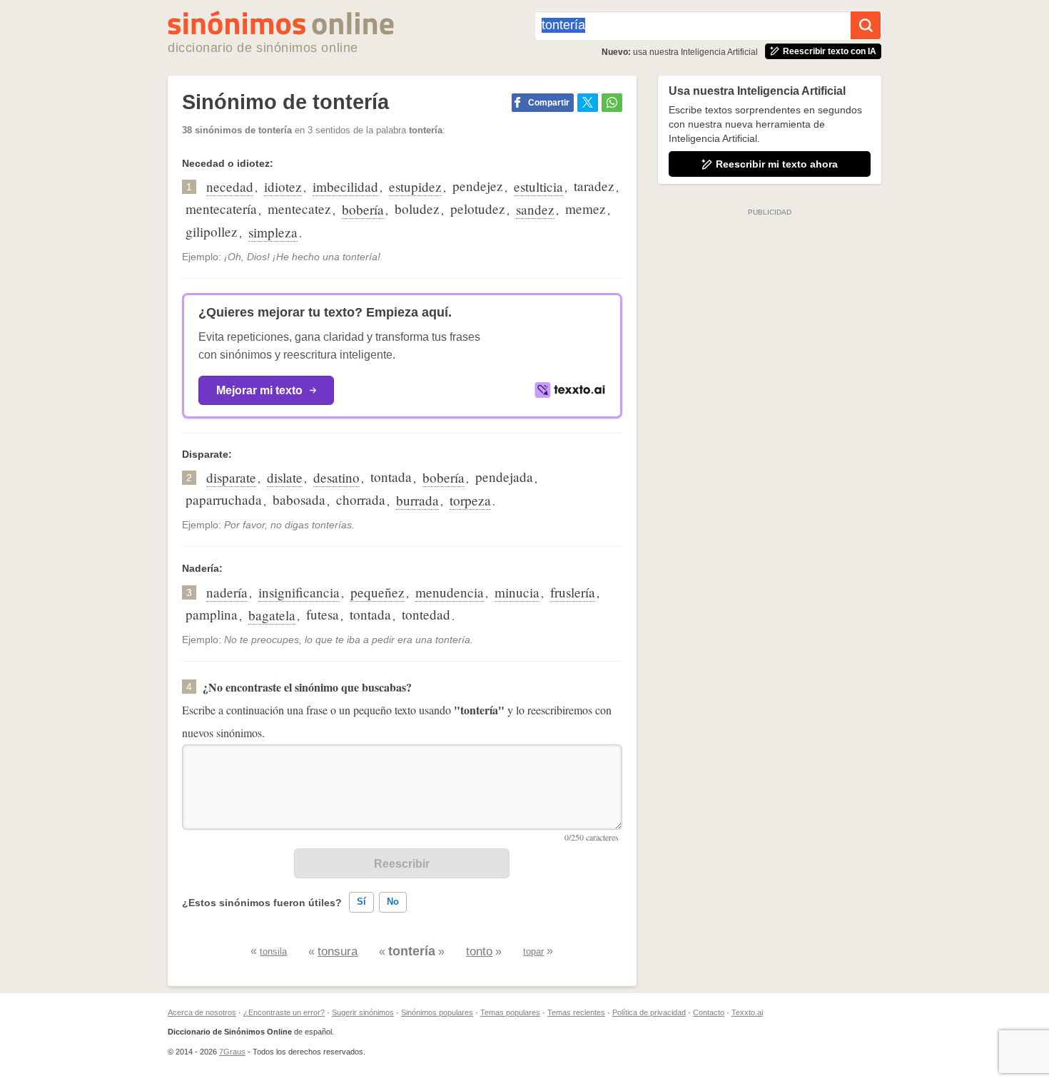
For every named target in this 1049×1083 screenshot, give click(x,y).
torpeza (470, 500)
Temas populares (510, 1012)
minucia (517, 592)
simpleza (273, 232)
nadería (227, 592)
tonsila (273, 951)
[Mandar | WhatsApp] (612, 102)
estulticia (538, 186)
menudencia (449, 592)
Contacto (708, 1012)
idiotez (283, 186)
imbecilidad (345, 186)
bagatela (271, 615)
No (393, 901)
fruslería (572, 592)
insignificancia (299, 592)
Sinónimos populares (437, 1012)
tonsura (338, 951)
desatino (336, 477)
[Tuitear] (587, 102)
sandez (535, 209)
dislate (285, 477)
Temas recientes (576, 1012)
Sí (361, 901)
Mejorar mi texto (259, 390)
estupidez (415, 186)
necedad (229, 186)
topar (533, 951)
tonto (479, 951)
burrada (417, 500)
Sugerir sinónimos (363, 1012)
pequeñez (377, 592)
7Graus (232, 1051)
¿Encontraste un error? (284, 1012)
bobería (363, 209)
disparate (231, 477)
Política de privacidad (649, 1012)
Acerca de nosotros (202, 1012)
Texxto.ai (747, 1012)
